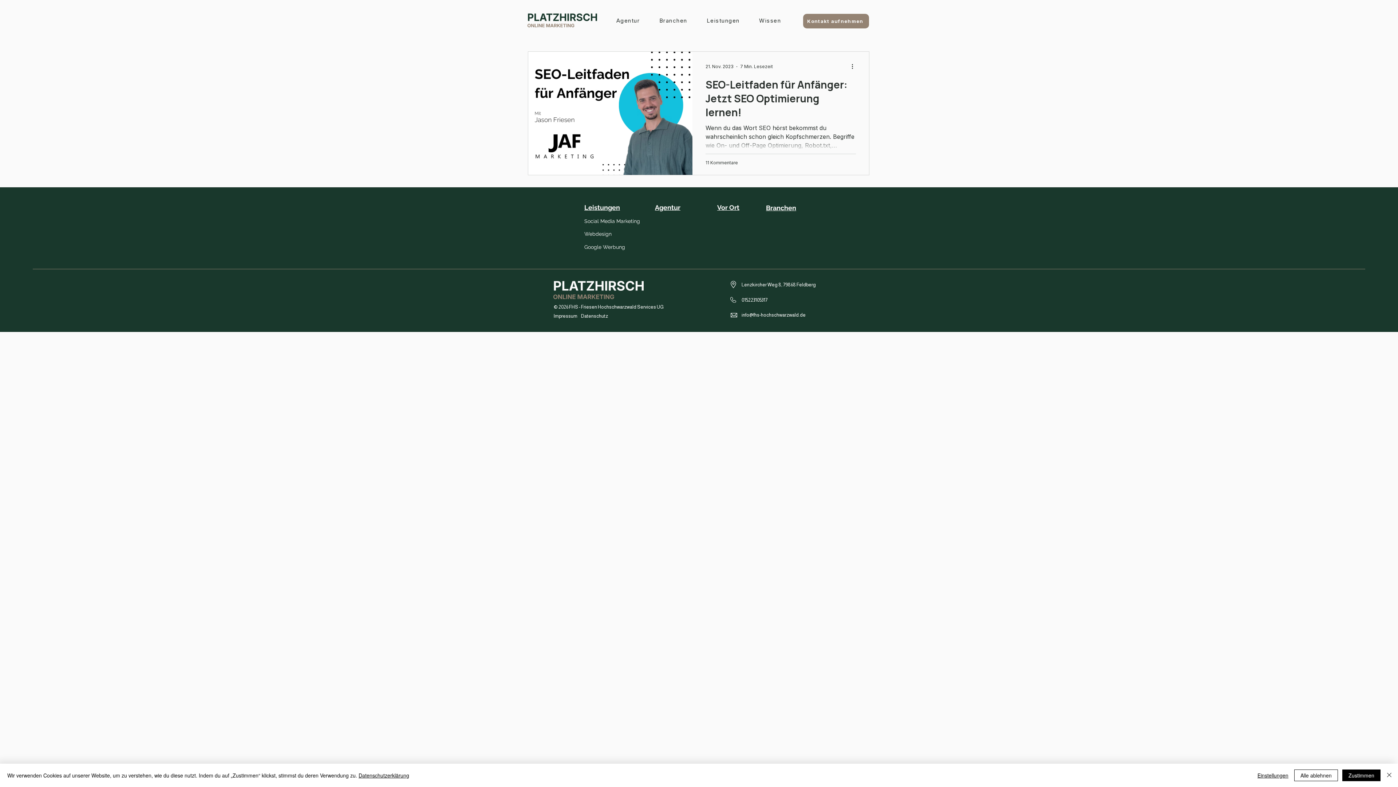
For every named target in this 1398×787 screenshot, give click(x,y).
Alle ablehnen (1316, 775)
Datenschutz (594, 316)
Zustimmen (1361, 775)
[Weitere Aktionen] (854, 66)
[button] (723, 21)
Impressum (565, 316)
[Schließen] (1389, 775)
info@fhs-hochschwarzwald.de (774, 315)
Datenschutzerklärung (384, 775)
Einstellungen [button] (1272, 775)
